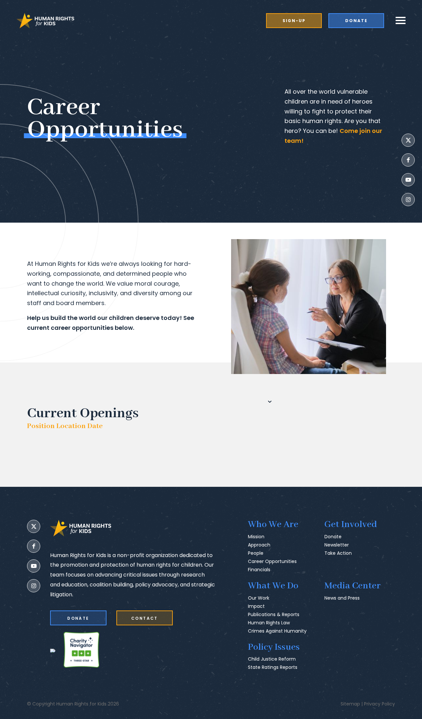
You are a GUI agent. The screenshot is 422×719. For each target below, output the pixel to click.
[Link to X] (408, 140)
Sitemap (350, 704)
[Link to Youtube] (408, 179)
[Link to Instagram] (408, 199)
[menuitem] (297, 20)
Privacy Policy (379, 704)
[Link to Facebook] (408, 160)
